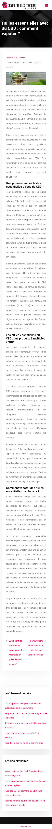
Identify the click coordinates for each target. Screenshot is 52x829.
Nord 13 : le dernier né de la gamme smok (24, 743)
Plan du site (26, 826)
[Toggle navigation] (46, 5)
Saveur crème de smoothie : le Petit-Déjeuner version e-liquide (35, 648)
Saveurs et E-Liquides (17, 58)
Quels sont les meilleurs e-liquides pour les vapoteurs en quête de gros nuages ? (16, 652)
